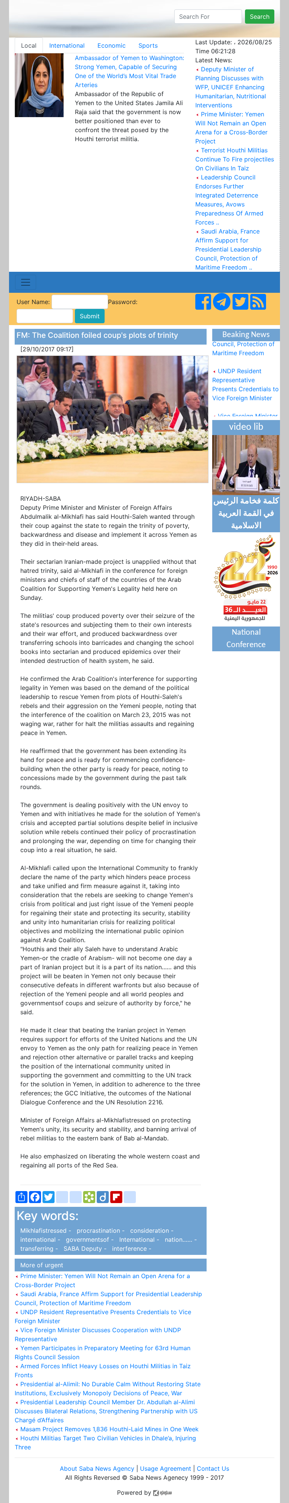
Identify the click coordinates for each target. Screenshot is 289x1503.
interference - (129, 1248)
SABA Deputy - (84, 1248)
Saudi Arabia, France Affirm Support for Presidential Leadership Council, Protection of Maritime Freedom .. (228, 249)
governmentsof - (89, 1239)
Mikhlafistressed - (45, 1230)
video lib (246, 427)
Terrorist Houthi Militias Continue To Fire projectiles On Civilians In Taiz (234, 159)
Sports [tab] (148, 45)
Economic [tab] (111, 45)
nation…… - (179, 1239)
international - (39, 1239)
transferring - (38, 1248)
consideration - (149, 1230)
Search (259, 16)
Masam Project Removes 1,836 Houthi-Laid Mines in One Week (108, 1429)
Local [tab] (29, 45)
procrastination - (99, 1230)
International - (138, 1239)
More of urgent (40, 1265)
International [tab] (67, 45)
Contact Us (213, 1468)
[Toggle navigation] (25, 282)
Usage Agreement (165, 1468)
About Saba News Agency (98, 1468)
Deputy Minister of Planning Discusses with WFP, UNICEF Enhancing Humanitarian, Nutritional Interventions (230, 87)
